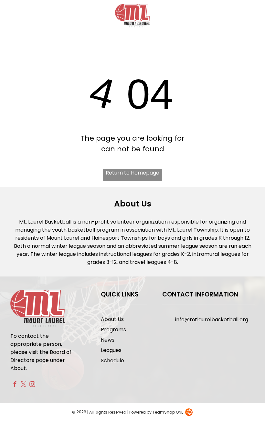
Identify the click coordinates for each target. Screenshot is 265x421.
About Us (112, 319)
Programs (113, 329)
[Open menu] (249, 16)
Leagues (111, 350)
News (107, 340)
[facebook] (14, 385)
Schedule (112, 360)
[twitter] (23, 385)
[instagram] (32, 385)
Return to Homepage (132, 172)
